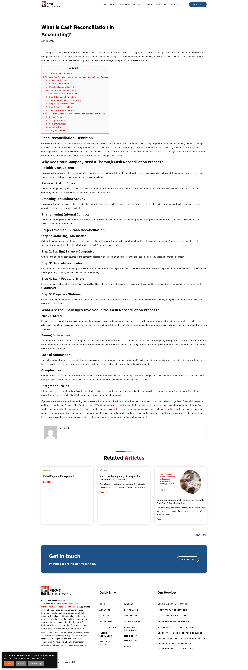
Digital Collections (131, 4)
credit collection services (178, 409)
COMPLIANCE (131, 610)
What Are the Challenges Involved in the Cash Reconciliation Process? (74, 113)
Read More (48, 482)
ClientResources (105, 634)
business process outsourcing (127, 409)
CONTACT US (188, 559)
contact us (131, 616)
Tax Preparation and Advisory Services (182, 639)
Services (149, 4)
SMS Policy (130, 636)
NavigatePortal (104, 643)
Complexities (53, 127)
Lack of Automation (56, 123)
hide (80, 68)
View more (201, 535)
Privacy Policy (133, 621)
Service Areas (107, 627)
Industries (162, 4)
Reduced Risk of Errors (57, 83)
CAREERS (128, 604)
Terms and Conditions (131, 628)
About (113, 4)
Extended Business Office (173, 621)
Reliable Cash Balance (57, 80)
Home (104, 4)
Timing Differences (56, 120)
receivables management (69, 409)
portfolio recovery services (175, 648)
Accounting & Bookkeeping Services (180, 633)
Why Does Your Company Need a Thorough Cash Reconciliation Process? (75, 77)
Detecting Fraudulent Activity (60, 87)
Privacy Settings (36, 664)
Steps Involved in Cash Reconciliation (60, 93)
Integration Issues (55, 130)
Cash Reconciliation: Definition (57, 73)
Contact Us (177, 4)
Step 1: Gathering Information (61, 97)
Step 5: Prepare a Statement (60, 110)
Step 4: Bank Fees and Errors (60, 107)
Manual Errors (54, 117)
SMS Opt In (130, 640)
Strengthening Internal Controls (61, 90)
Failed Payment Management (58, 476)
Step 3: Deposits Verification (60, 103)
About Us (104, 610)
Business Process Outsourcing (176, 627)
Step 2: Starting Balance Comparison (64, 100)
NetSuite (58, 52)
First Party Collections (172, 610)
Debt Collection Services (173, 604)
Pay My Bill (198, 4)
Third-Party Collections (173, 616)
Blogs (127, 646)
